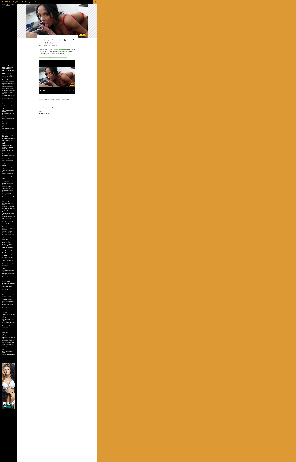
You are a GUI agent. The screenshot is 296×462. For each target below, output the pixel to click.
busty (54, 49)
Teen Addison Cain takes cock (8, 81)
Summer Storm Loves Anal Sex (8, 206)
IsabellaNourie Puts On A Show (8, 208)
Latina (54, 37)
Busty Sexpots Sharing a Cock (8, 340)
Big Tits (41, 37)
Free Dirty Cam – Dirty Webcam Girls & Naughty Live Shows (20, 2)
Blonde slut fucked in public (7, 153)
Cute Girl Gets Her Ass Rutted (8, 329)
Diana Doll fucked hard (44, 112)
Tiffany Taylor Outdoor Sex (7, 188)
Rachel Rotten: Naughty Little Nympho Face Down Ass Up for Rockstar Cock (8, 76)
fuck (40, 53)
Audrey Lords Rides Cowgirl (7, 344)
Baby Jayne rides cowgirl (7, 130)
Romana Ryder (63, 49)
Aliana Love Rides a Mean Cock (8, 314)
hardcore (52, 99)
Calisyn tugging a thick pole (7, 105)
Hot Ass (50, 37)
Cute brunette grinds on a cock (8, 90)
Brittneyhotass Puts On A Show (8, 216)
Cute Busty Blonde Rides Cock (8, 346)
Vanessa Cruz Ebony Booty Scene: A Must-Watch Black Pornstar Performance (7, 67)
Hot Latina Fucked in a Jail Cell (8, 342)
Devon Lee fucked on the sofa (8, 88)
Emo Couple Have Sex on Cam (8, 292)
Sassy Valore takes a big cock (8, 128)
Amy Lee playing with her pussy (8, 138)
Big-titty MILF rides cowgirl (7, 86)
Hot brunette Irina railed (7, 158)
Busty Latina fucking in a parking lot (47, 106)
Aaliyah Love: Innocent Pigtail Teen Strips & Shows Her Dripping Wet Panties (8, 72)
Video (41, 45)
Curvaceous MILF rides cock (8, 79)
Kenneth (55, 45)
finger (46, 99)
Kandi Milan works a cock (7, 140)
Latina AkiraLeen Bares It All (7, 186)
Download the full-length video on (53, 57)
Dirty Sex (45, 37)
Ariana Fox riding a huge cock (8, 116)
